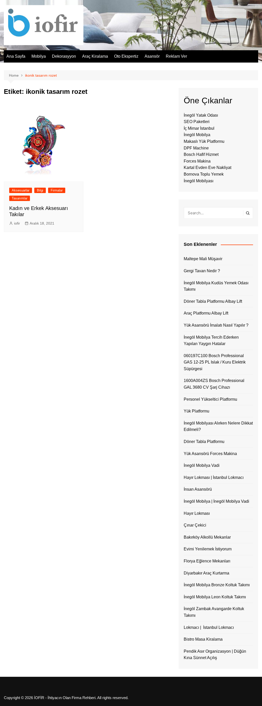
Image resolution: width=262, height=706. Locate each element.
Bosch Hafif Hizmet (201, 154)
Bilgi (40, 190)
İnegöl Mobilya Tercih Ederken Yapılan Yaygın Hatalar (211, 340)
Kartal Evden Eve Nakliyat (207, 167)
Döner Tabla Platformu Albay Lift (213, 301)
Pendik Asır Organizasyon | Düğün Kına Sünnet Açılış (215, 654)
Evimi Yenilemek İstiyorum (208, 549)
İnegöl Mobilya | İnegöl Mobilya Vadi (216, 501)
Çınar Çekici (195, 525)
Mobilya (38, 56)
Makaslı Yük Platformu (204, 141)
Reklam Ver (176, 56)
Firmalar (57, 190)
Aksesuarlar (20, 190)
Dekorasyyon (64, 56)
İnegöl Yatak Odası (201, 115)
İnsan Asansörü (198, 489)
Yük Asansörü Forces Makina (210, 453)
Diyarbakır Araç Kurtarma (206, 573)
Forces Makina (197, 161)
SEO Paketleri (197, 121)
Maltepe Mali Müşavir (203, 259)
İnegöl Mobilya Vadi (202, 465)
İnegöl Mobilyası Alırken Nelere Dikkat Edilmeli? (218, 426)
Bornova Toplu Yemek (204, 174)
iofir (17, 223)
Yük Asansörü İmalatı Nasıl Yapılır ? (216, 325)
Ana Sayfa (15, 56)
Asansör (152, 56)
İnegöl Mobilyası (198, 181)
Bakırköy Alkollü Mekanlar (207, 537)
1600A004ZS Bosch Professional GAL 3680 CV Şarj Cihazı (214, 383)
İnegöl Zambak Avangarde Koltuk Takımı (214, 612)
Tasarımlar (19, 198)
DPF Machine (196, 148)
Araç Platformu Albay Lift (206, 313)
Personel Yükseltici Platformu (210, 399)
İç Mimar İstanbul (199, 128)
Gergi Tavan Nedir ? (202, 271)
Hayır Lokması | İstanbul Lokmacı (214, 477)
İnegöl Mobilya (197, 135)
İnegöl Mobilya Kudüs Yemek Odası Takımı (216, 286)
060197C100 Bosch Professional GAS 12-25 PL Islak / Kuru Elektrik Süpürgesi (215, 362)
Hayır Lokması (197, 513)
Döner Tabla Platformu (204, 441)
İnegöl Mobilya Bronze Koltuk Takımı (217, 585)
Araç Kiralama (95, 56)
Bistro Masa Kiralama (203, 639)
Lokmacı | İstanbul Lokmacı (209, 627)
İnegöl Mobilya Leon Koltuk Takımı (215, 597)
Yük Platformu (196, 411)
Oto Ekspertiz (126, 56)
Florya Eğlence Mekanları (207, 561)
